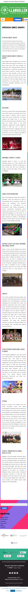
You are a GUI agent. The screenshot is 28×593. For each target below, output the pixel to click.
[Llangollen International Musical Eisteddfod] (14, 10)
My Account (4, 523)
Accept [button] (12, 590)
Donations (3, 521)
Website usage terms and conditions (14, 583)
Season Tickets (4, 517)
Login (26, 19)
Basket (2, 525)
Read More (19, 590)
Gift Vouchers (4, 519)
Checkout (3, 527)
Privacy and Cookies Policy (14, 586)
